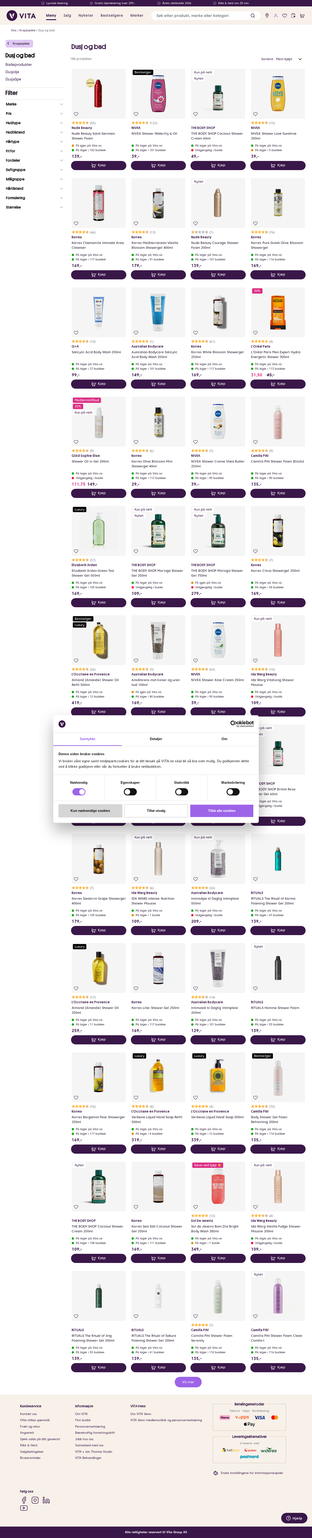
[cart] (302, 15)
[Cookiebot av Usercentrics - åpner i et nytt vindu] (234, 723)
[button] (252, 15)
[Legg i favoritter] (76, 114)
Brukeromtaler (30, 1458)
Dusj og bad (46, 30)
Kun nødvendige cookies (90, 811)
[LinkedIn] (46, 1500)
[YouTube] (24, 1508)
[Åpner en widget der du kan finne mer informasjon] (294, 1518)
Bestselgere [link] (112, 15)
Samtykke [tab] (87, 739)
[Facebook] (24, 1500)
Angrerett (27, 1432)
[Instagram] (35, 1500)
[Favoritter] (284, 15)
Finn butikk (83, 1420)
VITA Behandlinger (88, 1458)
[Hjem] (21, 15)
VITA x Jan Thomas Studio (93, 1451)
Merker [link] (136, 15)
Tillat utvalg (156, 811)
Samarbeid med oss (89, 1445)
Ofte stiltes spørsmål (35, 1420)
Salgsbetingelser (32, 1451)
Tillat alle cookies (221, 811)
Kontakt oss (28, 1414)
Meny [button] (51, 15)
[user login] (275, 15)
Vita (13, 30)
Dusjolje (12, 72)
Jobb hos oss (84, 1439)
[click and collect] (293, 15)
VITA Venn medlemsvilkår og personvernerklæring (166, 1420)
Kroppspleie (27, 30)
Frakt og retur (30, 1426)
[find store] (267, 15)
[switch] (130, 791)
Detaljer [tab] (156, 739)
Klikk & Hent (28, 1445)
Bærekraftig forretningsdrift (95, 1432)
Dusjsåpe (13, 79)
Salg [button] (67, 15)
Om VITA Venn (140, 1414)
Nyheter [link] (86, 15)
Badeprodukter (18, 64)
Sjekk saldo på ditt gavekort (40, 1439)
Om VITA (81, 1414)
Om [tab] (224, 739)
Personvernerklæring (90, 1426)
